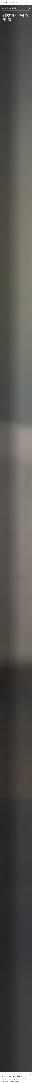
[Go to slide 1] (3, 11)
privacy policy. (14, 1081)
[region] (16, 1077)
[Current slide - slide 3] (20, 11)
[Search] (26, 3)
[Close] (30, 1074)
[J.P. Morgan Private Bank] (9, 3)
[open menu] (29, 3)
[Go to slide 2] (8, 11)
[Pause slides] (29, 8)
